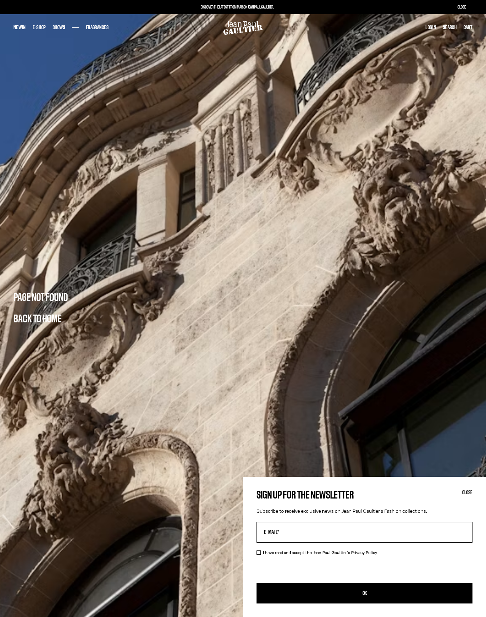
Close (467, 492)
